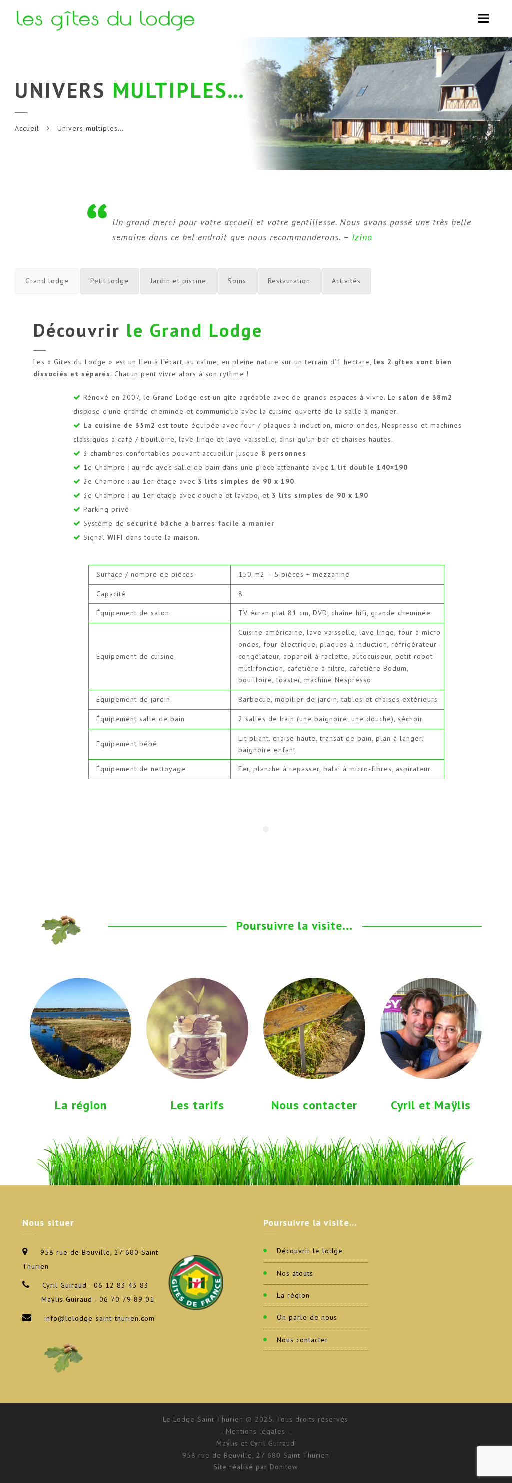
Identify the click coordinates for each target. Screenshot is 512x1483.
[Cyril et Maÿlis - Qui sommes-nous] (431, 1027)
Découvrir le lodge (310, 1250)
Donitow (284, 1466)
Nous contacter (315, 1105)
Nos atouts (295, 1273)
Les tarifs (197, 1105)
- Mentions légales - (255, 1431)
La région (81, 1105)
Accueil (27, 128)
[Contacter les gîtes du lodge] (315, 1027)
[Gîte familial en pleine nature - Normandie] (107, 18)
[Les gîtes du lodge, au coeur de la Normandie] (81, 1027)
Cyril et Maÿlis (431, 1105)
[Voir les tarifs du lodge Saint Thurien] (197, 1027)
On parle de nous (307, 1317)
